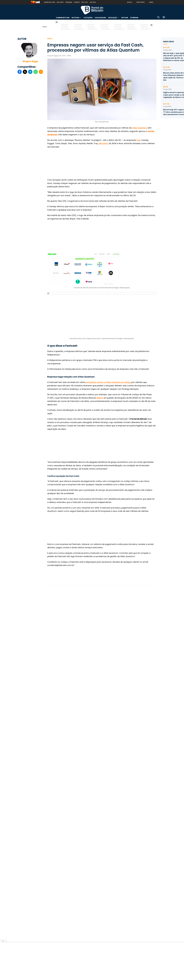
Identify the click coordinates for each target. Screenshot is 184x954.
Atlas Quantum (139, 127)
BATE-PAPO (140, 2)
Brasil (49, 38)
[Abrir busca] (158, 17)
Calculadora (100, 18)
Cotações (88, 18)
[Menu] (163, 17)
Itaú (138, 140)
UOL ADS (93, 2)
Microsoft (103, 143)
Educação (112, 18)
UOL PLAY (84, 2)
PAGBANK (68, 2)
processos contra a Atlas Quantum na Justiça (108, 382)
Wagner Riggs (30, 61)
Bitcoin (124, 18)
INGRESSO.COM (49, 2)
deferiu (99, 398)
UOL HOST (60, 2)
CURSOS (77, 2)
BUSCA (129, 2)
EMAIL (151, 2)
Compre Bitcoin (62, 18)
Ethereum (134, 18)
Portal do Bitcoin (92, 10)
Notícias (75, 18)
